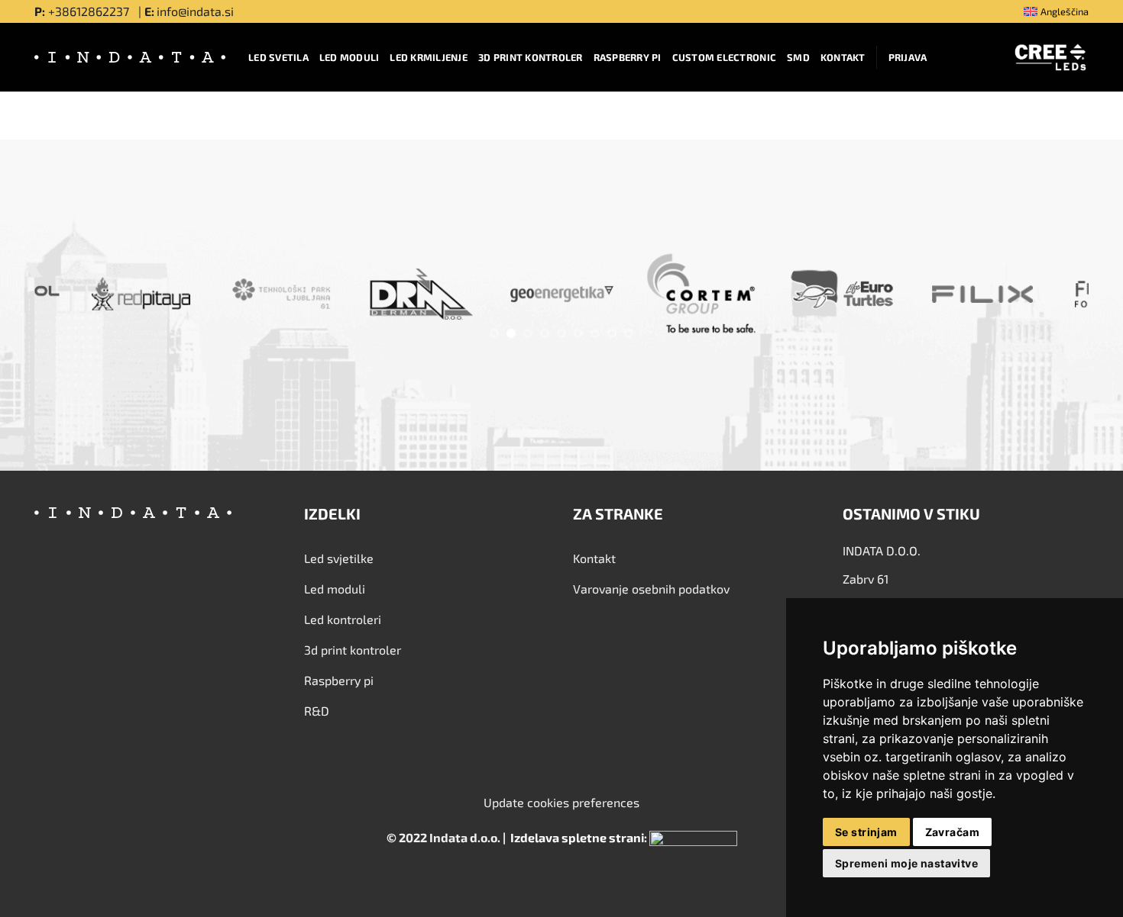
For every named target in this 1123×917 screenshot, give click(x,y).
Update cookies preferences (561, 802)
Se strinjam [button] (866, 831)
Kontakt (843, 57)
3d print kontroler (530, 57)
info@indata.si (195, 11)
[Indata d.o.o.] (129, 57)
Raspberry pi (628, 57)
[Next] (1048, 297)
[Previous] (75, 297)
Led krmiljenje (429, 57)
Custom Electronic (724, 57)
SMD (798, 57)
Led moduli (349, 57)
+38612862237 (90, 11)
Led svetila (278, 57)
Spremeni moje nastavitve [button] (906, 863)
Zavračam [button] (952, 831)
